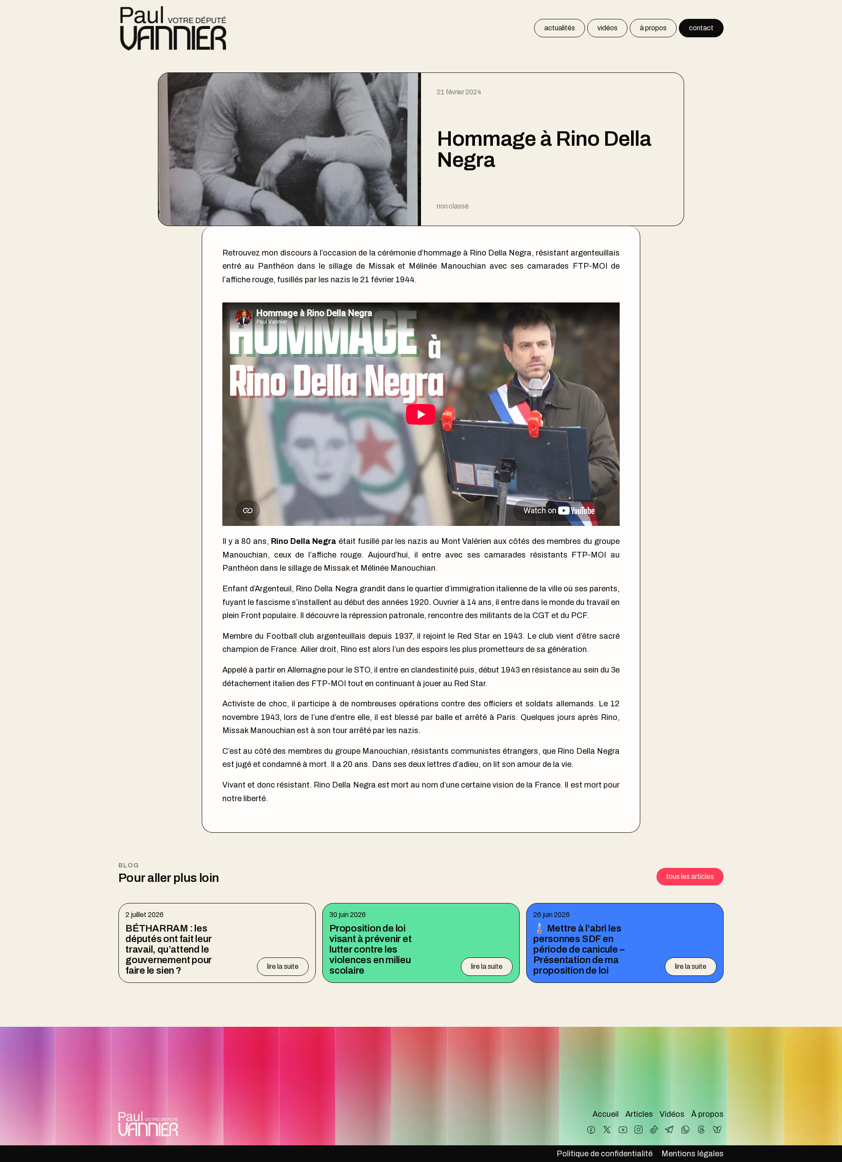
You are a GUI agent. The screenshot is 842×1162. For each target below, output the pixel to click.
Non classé (452, 206)
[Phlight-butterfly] (717, 1130)
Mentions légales (692, 1153)
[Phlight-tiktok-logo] (654, 1130)
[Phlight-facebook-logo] (591, 1130)
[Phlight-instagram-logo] (638, 1130)
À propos (707, 1114)
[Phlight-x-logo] (607, 1130)
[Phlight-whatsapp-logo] (685, 1130)
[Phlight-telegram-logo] (670, 1130)
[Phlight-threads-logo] (701, 1130)
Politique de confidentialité (605, 1153)
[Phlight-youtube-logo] (622, 1130)
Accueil (605, 1114)
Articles (639, 1114)
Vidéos (672, 1114)
